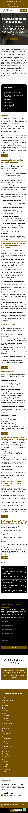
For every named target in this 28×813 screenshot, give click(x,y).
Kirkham (6, 713)
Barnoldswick (7, 769)
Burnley (6, 761)
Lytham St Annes (8, 708)
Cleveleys (6, 705)
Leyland (6, 726)
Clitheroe (6, 751)
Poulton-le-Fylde (8, 700)
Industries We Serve (8, 98)
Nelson (6, 764)
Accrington (7, 754)
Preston (6, 718)
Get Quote (23, 10)
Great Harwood (8, 746)
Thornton (6, 703)
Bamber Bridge (8, 723)
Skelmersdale (8, 738)
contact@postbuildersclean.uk (15, 617)
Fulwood (6, 715)
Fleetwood (7, 710)
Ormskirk (6, 728)
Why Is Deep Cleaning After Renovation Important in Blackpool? (13, 104)
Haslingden (7, 756)
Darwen (6, 744)
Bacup (5, 767)
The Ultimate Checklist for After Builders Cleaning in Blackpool (13, 107)
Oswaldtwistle (8, 749)
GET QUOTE (14, 39)
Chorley (6, 736)
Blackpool (6, 698)
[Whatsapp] (24, 809)
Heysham (6, 721)
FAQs (5, 109)
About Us (6, 91)
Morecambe (7, 733)
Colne (5, 772)
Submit (14, 648)
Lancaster (6, 731)
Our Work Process (8, 99)
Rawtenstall (7, 759)
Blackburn (6, 741)
